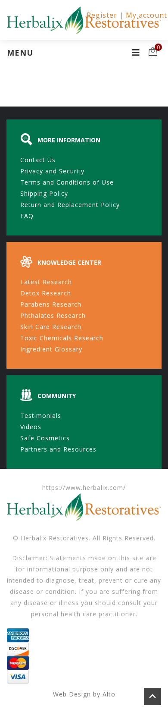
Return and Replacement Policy (70, 205)
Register (102, 15)
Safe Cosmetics (45, 438)
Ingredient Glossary (51, 349)
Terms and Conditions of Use (67, 182)
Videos (30, 427)
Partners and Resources (58, 449)
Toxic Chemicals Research (61, 338)
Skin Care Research (50, 327)
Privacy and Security (52, 171)
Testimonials (40, 415)
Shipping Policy (44, 193)
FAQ (27, 216)
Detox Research (45, 293)
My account (146, 15)
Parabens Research (50, 304)
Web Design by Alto (84, 694)
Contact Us (38, 160)
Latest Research (46, 282)
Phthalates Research (53, 315)
